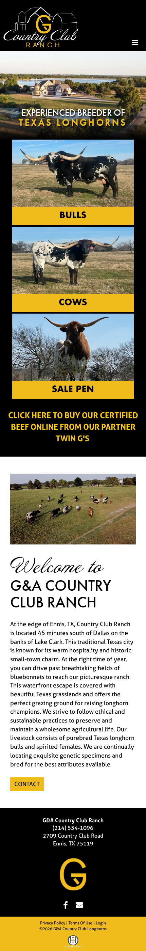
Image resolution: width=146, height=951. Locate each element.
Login (101, 923)
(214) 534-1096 (73, 827)
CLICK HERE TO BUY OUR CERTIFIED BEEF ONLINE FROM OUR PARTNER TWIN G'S (73, 427)
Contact (27, 784)
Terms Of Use (80, 923)
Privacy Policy (52, 923)
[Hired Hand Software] (73, 942)
